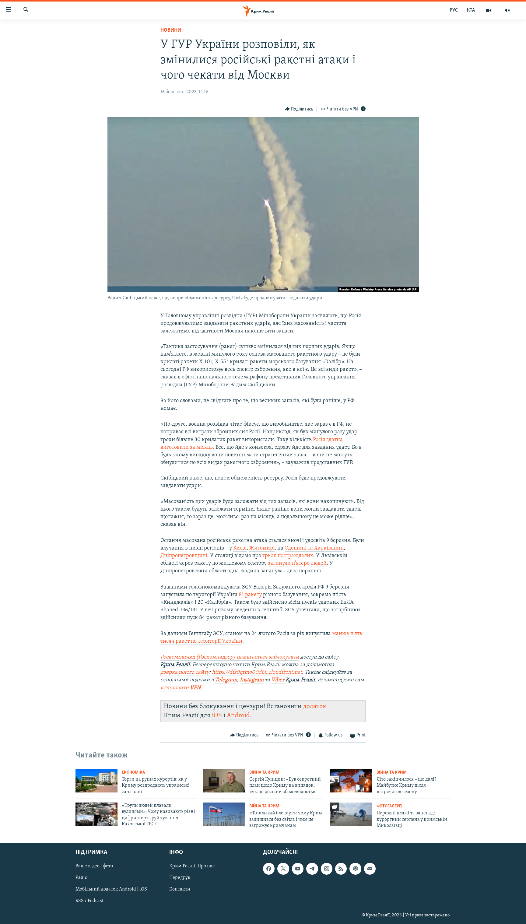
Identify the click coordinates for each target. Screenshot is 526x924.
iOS (217, 715)
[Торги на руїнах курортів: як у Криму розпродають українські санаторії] (96, 780)
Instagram (252, 680)
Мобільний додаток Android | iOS (111, 889)
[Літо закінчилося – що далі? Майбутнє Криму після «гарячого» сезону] (351, 780)
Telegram (226, 680)
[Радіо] (507, 10)
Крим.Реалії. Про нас (192, 866)
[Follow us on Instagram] (326, 869)
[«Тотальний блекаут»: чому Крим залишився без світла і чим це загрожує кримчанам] (224, 814)
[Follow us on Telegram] (312, 869)
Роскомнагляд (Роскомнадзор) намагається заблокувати (229, 657)
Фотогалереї (389, 806)
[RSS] (341, 869)
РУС (454, 10)
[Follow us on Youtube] (297, 869)
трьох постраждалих (287, 556)
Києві (240, 548)
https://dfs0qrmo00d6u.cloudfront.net (257, 672)
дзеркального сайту (184, 672)
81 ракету (251, 595)
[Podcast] (355, 869)
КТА (471, 10)
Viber (278, 680)
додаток (314, 706)
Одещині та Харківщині (314, 548)
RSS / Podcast (89, 901)
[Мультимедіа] (488, 10)
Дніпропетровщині (183, 556)
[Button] (299, 109)
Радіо (81, 878)
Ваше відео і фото (94, 866)
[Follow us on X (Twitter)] (283, 869)
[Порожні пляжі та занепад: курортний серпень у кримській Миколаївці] (351, 814)
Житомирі (262, 548)
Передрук (180, 878)
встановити (180, 688)
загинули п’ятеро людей (297, 563)
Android (238, 715)
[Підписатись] (370, 869)
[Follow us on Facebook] (269, 869)
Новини (170, 30)
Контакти (179, 889)
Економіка (133, 772)
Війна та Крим (264, 772)
